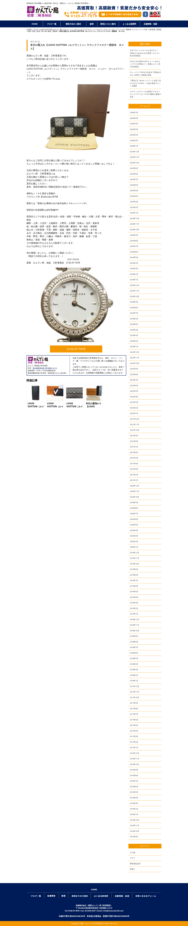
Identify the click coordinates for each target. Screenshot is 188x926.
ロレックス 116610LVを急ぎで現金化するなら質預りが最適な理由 (145, 73)
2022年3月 (134, 402)
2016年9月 (134, 770)
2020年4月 (134, 530)
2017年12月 (134, 686)
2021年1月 (134, 480)
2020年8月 (134, 508)
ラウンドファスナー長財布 (121, 29)
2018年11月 (134, 625)
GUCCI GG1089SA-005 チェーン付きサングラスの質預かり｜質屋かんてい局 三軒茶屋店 (145, 64)
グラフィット (68, 29)
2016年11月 (134, 758)
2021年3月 (134, 469)
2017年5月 (134, 725)
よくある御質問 (129, 24)
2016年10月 (134, 764)
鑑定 (49, 31)
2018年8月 (134, 641)
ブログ (35, 29)
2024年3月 (134, 268)
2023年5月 (134, 324)
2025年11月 (134, 157)
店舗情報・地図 (150, 24)
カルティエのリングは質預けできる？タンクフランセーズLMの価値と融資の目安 (145, 94)
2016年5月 (134, 792)
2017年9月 (134, 703)
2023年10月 (134, 296)
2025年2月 (134, 207)
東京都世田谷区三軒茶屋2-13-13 (45, 368)
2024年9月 (134, 235)
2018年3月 (134, 669)
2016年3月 (134, 803)
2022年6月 (134, 385)
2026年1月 (134, 146)
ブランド (106, 29)
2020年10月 (134, 497)
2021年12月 (134, 419)
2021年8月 (134, 441)
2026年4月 (134, 129)
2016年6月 (134, 786)
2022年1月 (134, 413)
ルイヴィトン (137, 29)
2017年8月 (134, 708)
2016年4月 (134, 797)
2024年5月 (134, 257)
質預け (132, 869)
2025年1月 (134, 213)
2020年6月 (134, 519)
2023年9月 (134, 302)
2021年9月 (134, 435)
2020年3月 (134, 536)
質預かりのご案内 (108, 24)
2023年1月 (134, 346)
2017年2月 (134, 742)
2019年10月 (134, 564)
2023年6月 (134, 318)
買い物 (44, 31)
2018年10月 (134, 630)
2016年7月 (134, 781)
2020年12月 (134, 486)
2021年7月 (134, 446)
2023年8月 (134, 307)
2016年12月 (134, 753)
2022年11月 (134, 357)
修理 (92, 24)
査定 (34, 31)
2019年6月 (134, 586)
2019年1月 (134, 614)
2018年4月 (134, 664)
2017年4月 (134, 731)
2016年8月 (134, 775)
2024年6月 (134, 252)
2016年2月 (134, 809)
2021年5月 (134, 458)
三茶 (145, 29)
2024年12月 (134, 218)
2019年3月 (134, 602)
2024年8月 (134, 240)
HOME (35, 24)
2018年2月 (134, 675)
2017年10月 (134, 697)
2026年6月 (134, 118)
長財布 (55, 31)
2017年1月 (134, 747)
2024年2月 (134, 274)
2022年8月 (134, 374)
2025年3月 (134, 201)
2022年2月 (134, 408)
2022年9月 (134, 368)
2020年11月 (134, 491)
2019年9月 (134, 569)
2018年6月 (134, 653)
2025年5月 (134, 190)
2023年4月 (134, 330)
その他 (132, 852)
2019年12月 (134, 552)
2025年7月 (134, 179)
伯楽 (29, 31)
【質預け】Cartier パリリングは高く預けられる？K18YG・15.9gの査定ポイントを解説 (145, 83)
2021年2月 (134, 474)
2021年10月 (134, 430)
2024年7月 (134, 246)
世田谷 (158, 29)
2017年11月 (134, 692)
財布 (38, 31)
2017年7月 (134, 714)
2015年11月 (134, 825)
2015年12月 (134, 820)
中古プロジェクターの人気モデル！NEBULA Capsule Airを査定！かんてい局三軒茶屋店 (145, 53)
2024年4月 (134, 263)
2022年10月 (134, 363)
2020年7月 (134, 513)
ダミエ (76, 29)
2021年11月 (134, 424)
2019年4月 (134, 597)
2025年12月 (134, 151)
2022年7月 (134, 380)
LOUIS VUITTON (46, 29)
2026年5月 (134, 123)
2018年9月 (134, 636)
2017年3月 (134, 736)
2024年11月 (134, 224)
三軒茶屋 (152, 29)
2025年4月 (134, 196)
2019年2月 (134, 608)
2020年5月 (134, 524)
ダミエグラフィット (88, 29)
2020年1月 (134, 547)
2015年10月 (134, 831)
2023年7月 (134, 313)
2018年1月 (134, 680)
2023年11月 (134, 291)
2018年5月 (134, 658)
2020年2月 (134, 541)
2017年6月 (134, 719)
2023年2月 (134, 341)
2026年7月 (134, 112)
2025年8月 (134, 174)
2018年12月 (134, 619)
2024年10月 (134, 229)
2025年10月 (134, 162)
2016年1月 (134, 814)
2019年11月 (134, 558)
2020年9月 (134, 502)
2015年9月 (134, 836)
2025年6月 (134, 185)
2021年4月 (134, 463)
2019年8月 (134, 575)
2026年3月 (134, 135)
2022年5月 (134, 391)
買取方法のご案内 (73, 24)
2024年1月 (134, 279)
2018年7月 (134, 647)
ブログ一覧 (51, 24)
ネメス (99, 29)
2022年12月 (134, 352)
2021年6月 (134, 452)
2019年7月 (134, 580)
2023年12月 (134, 285)
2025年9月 (134, 168)
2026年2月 (134, 140)
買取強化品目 (135, 863)
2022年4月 (134, 396)
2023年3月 (134, 335)
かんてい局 (58, 29)
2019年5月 (134, 591)
